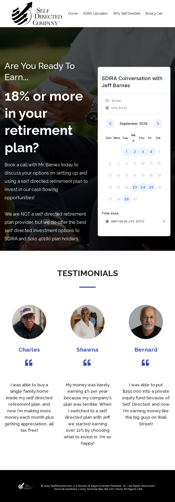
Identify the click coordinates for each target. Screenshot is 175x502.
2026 (143, 123)
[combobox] (135, 221)
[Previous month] (110, 123)
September (129, 123)
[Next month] (158, 123)
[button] (116, 104)
